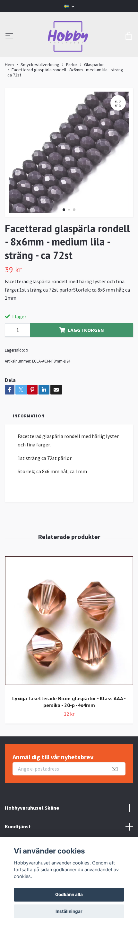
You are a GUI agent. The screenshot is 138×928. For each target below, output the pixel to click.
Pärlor (71, 64)
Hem (9, 64)
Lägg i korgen (86, 330)
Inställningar (69, 911)
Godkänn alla (69, 894)
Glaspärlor (94, 64)
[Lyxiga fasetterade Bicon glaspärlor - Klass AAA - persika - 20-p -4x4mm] (69, 623)
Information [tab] (29, 415)
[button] (64, 209)
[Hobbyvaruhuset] (68, 36)
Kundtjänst (18, 826)
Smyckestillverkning (40, 64)
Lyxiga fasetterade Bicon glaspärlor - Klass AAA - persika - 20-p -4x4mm (69, 701)
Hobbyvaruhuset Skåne (32, 807)
